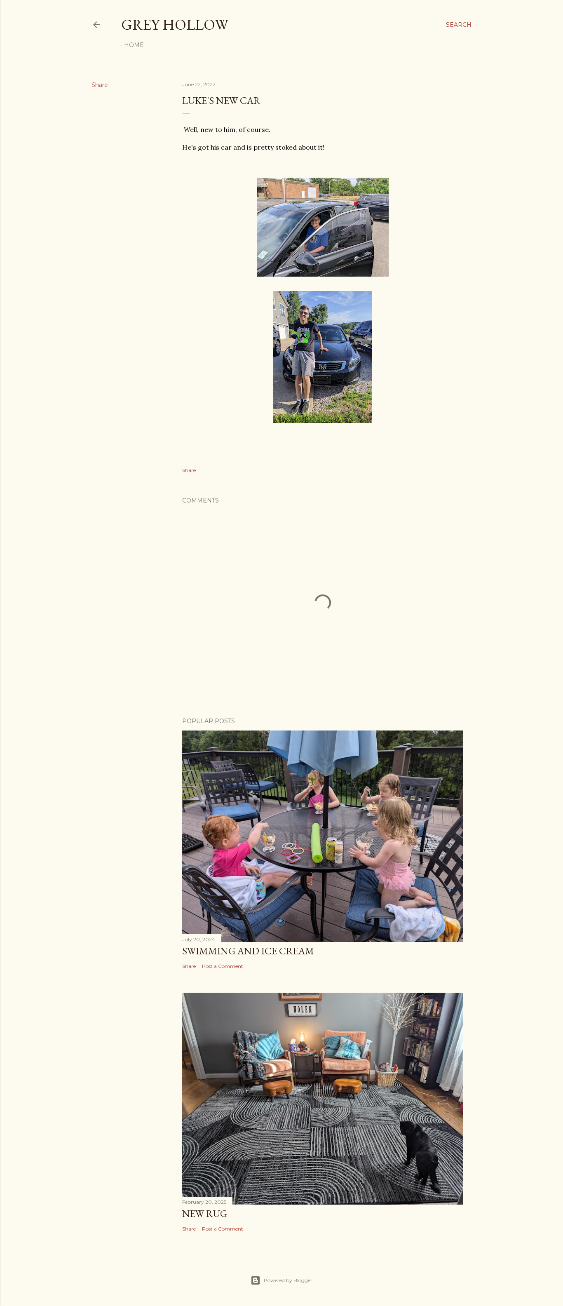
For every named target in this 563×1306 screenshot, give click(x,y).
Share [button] (99, 85)
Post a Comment (222, 966)
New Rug (204, 1213)
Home (134, 45)
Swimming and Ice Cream (248, 950)
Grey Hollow (174, 24)
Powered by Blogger (288, 1280)
